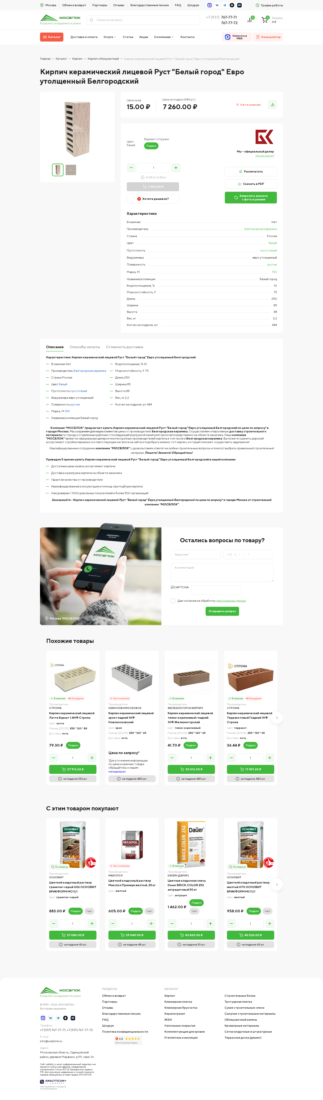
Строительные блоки (239, 995)
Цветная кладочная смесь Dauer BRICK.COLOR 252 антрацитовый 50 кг (187, 885)
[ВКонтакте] (217, 5)
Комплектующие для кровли (184, 1031)
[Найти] (91, 20)
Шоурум (193, 5)
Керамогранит (174, 1013)
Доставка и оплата (84, 37)
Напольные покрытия (179, 1025)
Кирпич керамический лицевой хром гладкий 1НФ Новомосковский (131, 717)
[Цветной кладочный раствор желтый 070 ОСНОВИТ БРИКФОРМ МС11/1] (250, 844)
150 (274, 272)
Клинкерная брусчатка (180, 1007)
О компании (162, 37)
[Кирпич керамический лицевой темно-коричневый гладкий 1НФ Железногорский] (191, 677)
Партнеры (99, 5)
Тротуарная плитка (238, 1001)
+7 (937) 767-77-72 (80, 1030)
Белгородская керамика (260, 229)
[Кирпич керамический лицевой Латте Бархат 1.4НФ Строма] (72, 677)
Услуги (108, 37)
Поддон (151, 145)
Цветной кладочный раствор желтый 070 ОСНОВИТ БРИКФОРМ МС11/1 (248, 887)
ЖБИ (168, 1019)
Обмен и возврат (74, 5)
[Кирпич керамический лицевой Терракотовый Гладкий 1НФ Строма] (250, 677)
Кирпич (169, 995)
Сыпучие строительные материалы (250, 1013)
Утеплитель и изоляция (181, 1037)
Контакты (187, 37)
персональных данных (231, 600)
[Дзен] (232, 5)
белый (273, 243)
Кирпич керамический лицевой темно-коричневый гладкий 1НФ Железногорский (190, 717)
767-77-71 (229, 17)
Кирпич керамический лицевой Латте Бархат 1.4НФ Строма (71, 715)
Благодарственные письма (149, 5)
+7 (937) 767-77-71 (52, 1030)
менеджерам (117, 771)
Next (277, 718)
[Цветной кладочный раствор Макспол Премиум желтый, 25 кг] (132, 844)
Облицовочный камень (240, 1019)
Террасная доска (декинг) (243, 1037)
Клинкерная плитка (178, 1001)
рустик (272, 264)
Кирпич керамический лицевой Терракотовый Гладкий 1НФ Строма (249, 717)
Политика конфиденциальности (125, 1031)
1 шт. (89, 911)
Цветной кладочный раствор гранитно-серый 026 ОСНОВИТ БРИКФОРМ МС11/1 (72, 887)
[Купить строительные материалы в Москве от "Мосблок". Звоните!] (60, 20)
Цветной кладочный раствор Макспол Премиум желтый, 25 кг (132, 883)
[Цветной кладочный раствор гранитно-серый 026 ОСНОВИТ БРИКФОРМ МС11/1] (72, 844)
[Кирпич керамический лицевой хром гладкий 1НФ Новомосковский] (132, 677)
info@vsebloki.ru (51, 1041)
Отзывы (118, 5)
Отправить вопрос (222, 611)
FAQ (178, 5)
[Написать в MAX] (210, 5)
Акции (143, 37)
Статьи (128, 37)
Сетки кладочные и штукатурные (248, 1031)
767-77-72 (229, 23)
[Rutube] (239, 5)
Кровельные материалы (241, 1025)
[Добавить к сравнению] (272, 104)
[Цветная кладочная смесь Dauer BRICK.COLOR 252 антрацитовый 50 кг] (191, 844)
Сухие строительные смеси (244, 1007)
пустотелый (268, 250)
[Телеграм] (224, 5)
